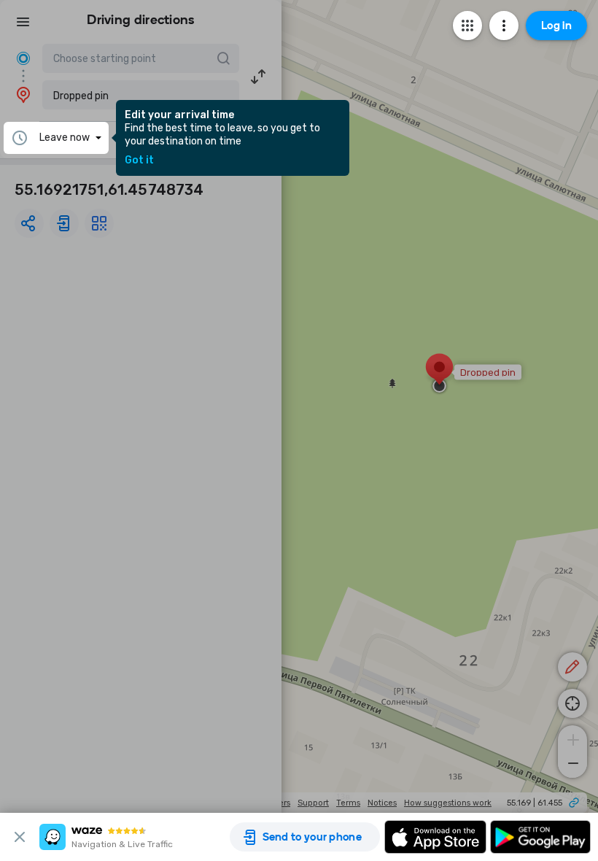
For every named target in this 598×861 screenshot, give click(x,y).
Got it (139, 160)
